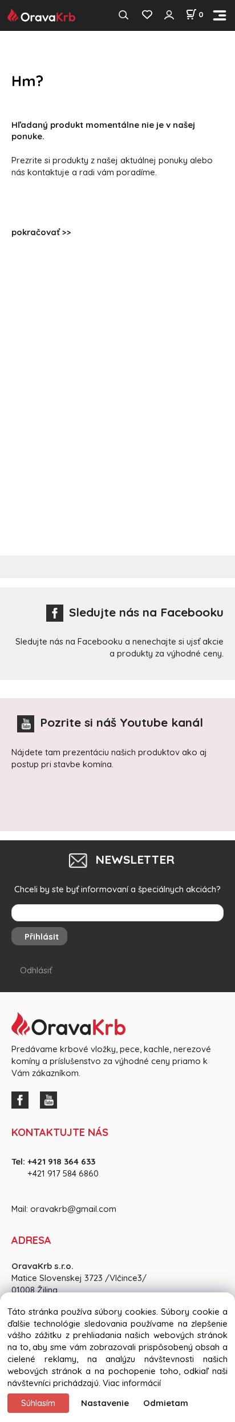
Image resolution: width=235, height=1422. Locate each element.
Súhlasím (38, 1402)
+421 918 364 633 (61, 1161)
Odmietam (165, 1402)
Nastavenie (105, 1402)
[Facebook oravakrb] (22, 1098)
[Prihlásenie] (169, 15)
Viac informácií (132, 1382)
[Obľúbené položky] (146, 15)
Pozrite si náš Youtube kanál (121, 722)
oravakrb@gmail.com (73, 1208)
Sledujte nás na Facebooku (146, 612)
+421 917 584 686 (59, 1173)
